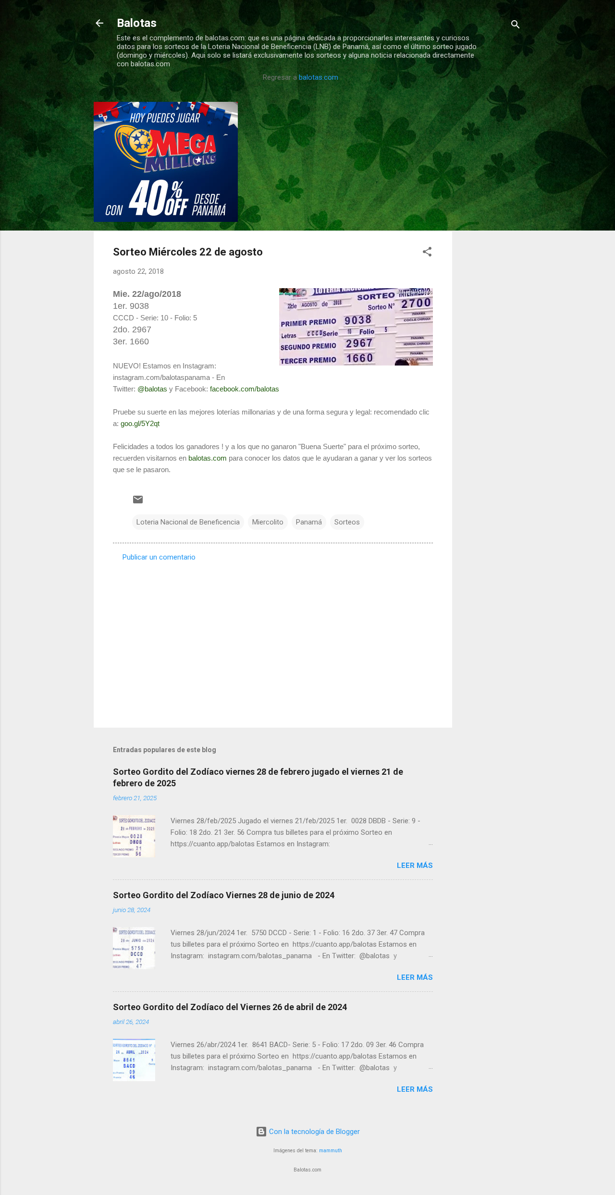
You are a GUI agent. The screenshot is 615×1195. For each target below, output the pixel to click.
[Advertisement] (490, 246)
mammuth (330, 1150)
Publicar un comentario (159, 557)
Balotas (137, 23)
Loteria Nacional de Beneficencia (188, 522)
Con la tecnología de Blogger (313, 1131)
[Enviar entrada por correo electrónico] (138, 503)
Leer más (415, 865)
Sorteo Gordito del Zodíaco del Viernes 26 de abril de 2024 (230, 1007)
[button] (427, 253)
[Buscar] (515, 26)
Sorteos (347, 522)
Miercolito (267, 522)
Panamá (309, 522)
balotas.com (318, 77)
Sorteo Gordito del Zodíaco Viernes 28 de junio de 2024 (223, 895)
